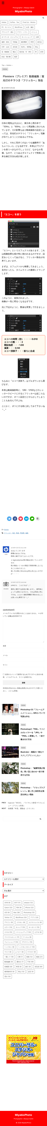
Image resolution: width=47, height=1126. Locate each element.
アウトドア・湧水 (7, 32)
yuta (6, 554)
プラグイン (27, 942)
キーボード (34, 927)
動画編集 (8, 962)
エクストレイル (35, 922)
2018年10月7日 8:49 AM (18, 582)
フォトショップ (11, 942)
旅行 (28, 967)
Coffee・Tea (14, 22)
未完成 (15, 47)
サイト (5, 665)
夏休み (20, 962)
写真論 (15, 42)
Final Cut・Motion (29, 22)
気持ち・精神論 (26, 47)
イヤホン (21, 922)
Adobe (4, 22)
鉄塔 (41, 52)
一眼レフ (9, 957)
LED (7, 912)
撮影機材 (24, 42)
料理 (32, 42)
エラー (8, 927)
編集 (26, 533)
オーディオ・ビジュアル (10, 37)
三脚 (20, 957)
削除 (29, 957)
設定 (31, 971)
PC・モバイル (6, 27)
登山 (36, 47)
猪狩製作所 (9, 971)
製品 (14, 52)
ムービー (19, 952)
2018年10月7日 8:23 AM (18, 548)
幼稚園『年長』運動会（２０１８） (21, 808)
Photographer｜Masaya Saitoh (23, 1119)
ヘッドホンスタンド (26, 947)
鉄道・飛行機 (6, 57)
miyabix (6, 588)
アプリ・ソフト (22, 32)
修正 (13, 533)
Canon (8, 907)
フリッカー (7, 533)
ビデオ (38, 932)
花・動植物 (5, 52)
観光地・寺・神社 (25, 52)
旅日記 (39, 42)
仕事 (37, 37)
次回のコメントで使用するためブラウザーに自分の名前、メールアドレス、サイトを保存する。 (23, 675)
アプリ (34, 917)
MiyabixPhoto (23, 11)
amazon (28, 903)
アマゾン (8, 922)
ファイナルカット (11, 937)
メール (5, 655)
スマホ (8, 932)
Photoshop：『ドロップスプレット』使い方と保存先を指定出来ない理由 (33, 791)
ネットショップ (27, 37)
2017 (17, 903)
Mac (16, 912)
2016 (7, 903)
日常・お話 (5, 47)
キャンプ (20, 927)
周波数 (22, 533)
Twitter (8, 917)
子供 (30, 962)
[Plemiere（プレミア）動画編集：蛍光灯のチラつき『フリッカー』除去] (26, 518)
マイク (7, 952)
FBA (19, 907)
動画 (17, 533)
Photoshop (29, 912)
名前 (4, 646)
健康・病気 (5, 42)
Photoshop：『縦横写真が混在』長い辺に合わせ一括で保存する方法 (33, 771)
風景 (15, 57)
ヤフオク (31, 952)
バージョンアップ (23, 932)
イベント (34, 32)
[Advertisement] (23, 184)
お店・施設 (30, 27)
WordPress (18, 27)
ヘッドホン (9, 947)
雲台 (7, 976)
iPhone (29, 907)
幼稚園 (8, 967)
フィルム (27, 937)
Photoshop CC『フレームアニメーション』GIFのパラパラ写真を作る (33, 713)
